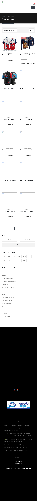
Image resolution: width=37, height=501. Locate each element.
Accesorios (5, 272)
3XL (4, 257)
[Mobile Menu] (33, 7)
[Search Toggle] (31, 4)
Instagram (18, 464)
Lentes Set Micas (7, 300)
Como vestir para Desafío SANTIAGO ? (16, 451)
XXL (24, 260)
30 (29, 228)
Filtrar (18, 245)
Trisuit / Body (6, 316)
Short (3, 307)
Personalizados (9, 53)
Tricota (4, 313)
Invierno (4, 291)
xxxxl (24, 257)
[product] (9, 43)
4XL (9, 257)
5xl (14, 257)
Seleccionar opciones (28, 63)
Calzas (4, 275)
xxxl (19, 257)
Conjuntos (5, 285)
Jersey (4, 294)
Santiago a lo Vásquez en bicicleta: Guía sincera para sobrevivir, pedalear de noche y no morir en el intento (19, 428)
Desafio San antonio (25, 53)
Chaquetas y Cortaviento (10, 281)
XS (29, 257)
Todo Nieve (5, 310)
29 (25, 228)
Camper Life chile (7, 278)
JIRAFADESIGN (26, 468)
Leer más (10, 60)
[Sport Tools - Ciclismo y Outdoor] (7, 6)
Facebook (18, 461)
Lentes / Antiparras (8, 297)
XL (19, 260)
